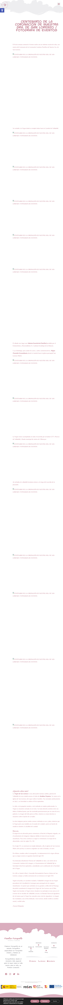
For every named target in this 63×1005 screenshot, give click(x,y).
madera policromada (49, 806)
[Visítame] (30, 961)
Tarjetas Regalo (46, 947)
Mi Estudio (31, 950)
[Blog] (46, 950)
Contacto (54, 943)
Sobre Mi (31, 947)
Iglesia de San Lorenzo (19, 799)
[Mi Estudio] (31, 948)
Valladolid (15, 796)
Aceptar (35, 1001)
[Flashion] (53, 945)
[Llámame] (38, 961)
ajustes (21, 1003)
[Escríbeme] (47, 961)
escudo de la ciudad (39, 824)
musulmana (16, 838)
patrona (51, 793)
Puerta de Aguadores (53, 893)
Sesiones (38, 943)
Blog (46, 952)
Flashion (53, 947)
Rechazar (44, 1001)
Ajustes (55, 1001)
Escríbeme (51, 961)
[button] (2, 10)
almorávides (16, 841)
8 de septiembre (39, 801)
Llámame (42, 961)
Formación (39, 947)
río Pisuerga (54, 886)
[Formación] (38, 945)
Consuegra (33, 883)
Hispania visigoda (52, 833)
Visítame (33, 961)
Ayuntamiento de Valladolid (44, 863)
